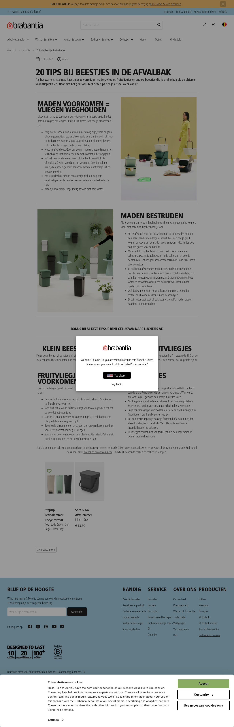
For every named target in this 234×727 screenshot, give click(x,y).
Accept (203, 683)
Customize (201, 694)
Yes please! (120, 375)
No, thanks (117, 384)
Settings (53, 719)
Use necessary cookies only (203, 705)
